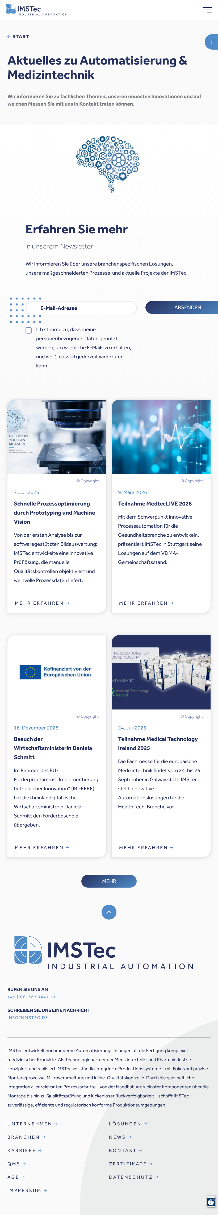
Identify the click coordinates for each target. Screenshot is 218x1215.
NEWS (117, 1137)
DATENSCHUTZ (131, 1177)
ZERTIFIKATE (128, 1164)
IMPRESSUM (24, 1190)
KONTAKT (123, 1150)
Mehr (109, 881)
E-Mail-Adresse (58, 308)
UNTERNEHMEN (29, 1124)
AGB (13, 1177)
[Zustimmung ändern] (211, 1201)
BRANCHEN (23, 1137)
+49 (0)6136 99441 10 (31, 997)
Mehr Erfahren (39, 603)
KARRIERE (21, 1150)
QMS (13, 1164)
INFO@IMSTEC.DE (27, 1017)
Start (21, 36)
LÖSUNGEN (125, 1124)
